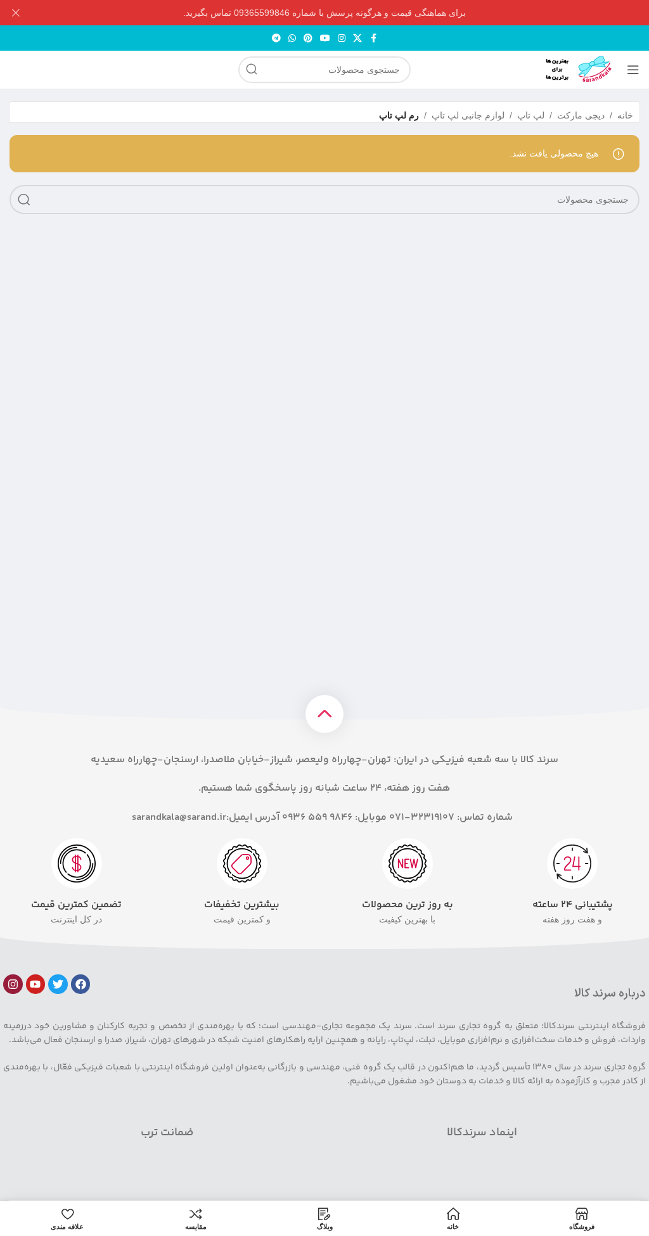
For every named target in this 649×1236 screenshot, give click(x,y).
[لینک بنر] (343, 12)
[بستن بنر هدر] (16, 12)
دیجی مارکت (581, 115)
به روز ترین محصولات (407, 905)
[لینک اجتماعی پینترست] (308, 38)
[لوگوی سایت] (569, 69)
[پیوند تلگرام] (276, 38)
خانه (625, 115)
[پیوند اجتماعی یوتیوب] (325, 38)
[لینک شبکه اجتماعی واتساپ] (292, 38)
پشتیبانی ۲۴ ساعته (572, 905)
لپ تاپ (530, 115)
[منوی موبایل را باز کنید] (633, 69)
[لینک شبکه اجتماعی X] (357, 38)
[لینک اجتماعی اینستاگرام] (341, 38)
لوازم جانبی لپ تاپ (468, 115)
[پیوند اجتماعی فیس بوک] (373, 38)
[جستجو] (251, 69)
